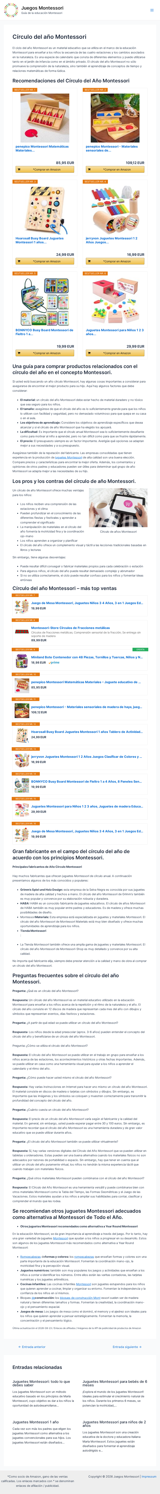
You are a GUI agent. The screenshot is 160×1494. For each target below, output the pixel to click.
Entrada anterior (31, 1347)
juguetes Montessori (68, 457)
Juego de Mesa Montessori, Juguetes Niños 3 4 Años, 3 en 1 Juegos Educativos (87, 603)
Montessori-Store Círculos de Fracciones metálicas (70, 628)
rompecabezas (84, 1257)
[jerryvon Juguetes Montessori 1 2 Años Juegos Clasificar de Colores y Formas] (115, 209)
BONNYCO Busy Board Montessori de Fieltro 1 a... (44, 332)
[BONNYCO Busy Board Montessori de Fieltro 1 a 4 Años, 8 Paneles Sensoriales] (44, 301)
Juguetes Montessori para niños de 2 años (114, 1424)
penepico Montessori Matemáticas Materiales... (42, 148)
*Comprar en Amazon (46, 169)
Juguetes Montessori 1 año (35, 1422)
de (33, 1298)
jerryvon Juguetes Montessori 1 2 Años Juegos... (111, 240)
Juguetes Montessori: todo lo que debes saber (41, 1383)
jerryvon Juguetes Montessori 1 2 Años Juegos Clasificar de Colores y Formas (87, 757)
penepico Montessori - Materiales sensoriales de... (112, 148)
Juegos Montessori (42, 8)
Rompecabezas (30, 1257)
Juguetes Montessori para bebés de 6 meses (115, 1383)
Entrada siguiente (127, 1347)
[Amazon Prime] (54, 662)
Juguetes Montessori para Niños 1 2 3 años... (115, 332)
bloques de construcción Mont (80, 1298)
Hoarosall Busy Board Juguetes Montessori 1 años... (40, 240)
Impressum (149, 1476)
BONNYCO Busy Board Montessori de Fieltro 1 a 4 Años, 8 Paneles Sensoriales (87, 781)
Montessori (60, 1238)
